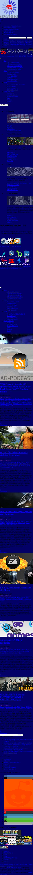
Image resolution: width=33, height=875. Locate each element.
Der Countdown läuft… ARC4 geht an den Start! (18, 743)
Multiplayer (26, 464)
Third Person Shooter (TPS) (8, 524)
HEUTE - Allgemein (11, 400)
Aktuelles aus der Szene (14, 130)
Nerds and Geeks (9, 91)
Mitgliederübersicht (9, 31)
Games (6, 343)
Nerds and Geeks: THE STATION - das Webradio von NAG (19, 184)
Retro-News (20, 41)
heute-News (28, 41)
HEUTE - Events (23, 400)
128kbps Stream (4, 246)
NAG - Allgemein (17, 402)
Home (2, 343)
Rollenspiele (3, 465)
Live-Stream (20, 42)
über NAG (10, 215)
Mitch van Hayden (5, 397)
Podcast (22, 44)
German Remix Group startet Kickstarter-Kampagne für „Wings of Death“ (16, 748)
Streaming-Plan (14, 44)
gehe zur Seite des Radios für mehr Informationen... (15, 267)
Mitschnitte (28, 42)
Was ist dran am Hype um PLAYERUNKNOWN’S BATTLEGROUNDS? (12, 697)
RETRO (9, 125)
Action (11, 343)
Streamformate (11, 157)
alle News (12, 41)
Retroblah (10, 161)
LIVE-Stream (11, 152)
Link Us (9, 222)
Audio (5, 82)
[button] (5, 776)
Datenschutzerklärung (20, 864)
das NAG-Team (12, 219)
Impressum (10, 866)
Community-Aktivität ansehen (12, 26)
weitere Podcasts (12, 188)
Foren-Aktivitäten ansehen (11, 29)
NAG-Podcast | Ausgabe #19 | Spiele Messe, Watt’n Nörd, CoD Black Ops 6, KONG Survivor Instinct (15, 388)
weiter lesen (3, 425)
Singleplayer (16, 465)
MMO (21, 464)
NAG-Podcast (11, 186)
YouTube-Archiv (12, 156)
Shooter (25, 404)
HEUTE (9, 127)
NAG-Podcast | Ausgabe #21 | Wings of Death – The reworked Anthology (18, 745)
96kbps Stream (16, 246)
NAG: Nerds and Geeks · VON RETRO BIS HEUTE (16, 56)
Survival (23, 465)
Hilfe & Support (8, 32)
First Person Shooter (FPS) (23, 399)
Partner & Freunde (12, 220)
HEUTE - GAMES (5, 402)
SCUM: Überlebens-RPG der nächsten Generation (13, 453)
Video (5, 71)
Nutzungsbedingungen (10, 34)
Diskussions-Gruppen (10, 27)
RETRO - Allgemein (6, 404)
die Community (11, 217)
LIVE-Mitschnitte (12, 154)
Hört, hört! (13, 42)
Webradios (29, 44)
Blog (5, 61)
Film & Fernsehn (9, 399)
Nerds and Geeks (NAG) (14, 867)
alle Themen (10, 129)
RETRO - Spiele (18, 404)
